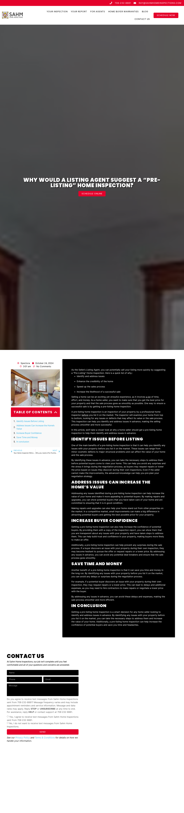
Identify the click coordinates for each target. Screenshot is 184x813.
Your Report (79, 11)
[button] (55, 412)
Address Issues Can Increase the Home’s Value (35, 427)
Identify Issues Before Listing (30, 421)
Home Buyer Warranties (123, 11)
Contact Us (142, 19)
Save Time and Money (27, 437)
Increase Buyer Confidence (28, 433)
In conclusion (22, 441)
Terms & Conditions (45, 737)
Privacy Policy (22, 737)
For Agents (97, 11)
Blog (145, 11)
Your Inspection (57, 11)
